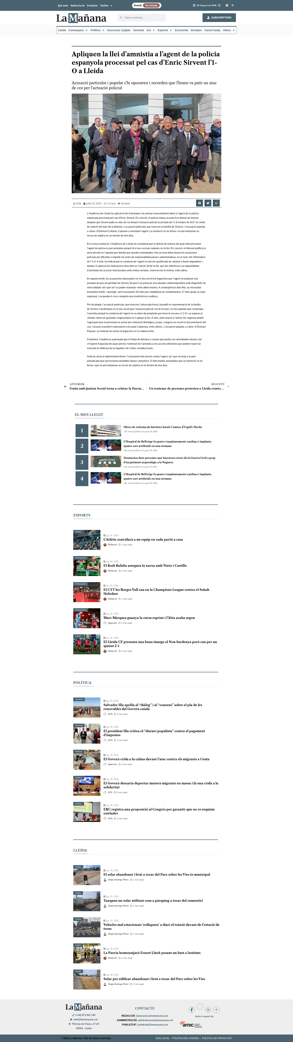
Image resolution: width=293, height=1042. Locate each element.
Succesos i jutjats (118, 30)
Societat (138, 30)
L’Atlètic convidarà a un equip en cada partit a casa (143, 539)
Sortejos (196, 30)
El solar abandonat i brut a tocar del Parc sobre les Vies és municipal (156, 874)
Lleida (62, 30)
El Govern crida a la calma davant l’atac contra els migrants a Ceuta (156, 759)
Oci (148, 30)
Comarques (76, 30)
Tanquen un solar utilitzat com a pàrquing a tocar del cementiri (153, 900)
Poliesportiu (80, 558)
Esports (163, 30)
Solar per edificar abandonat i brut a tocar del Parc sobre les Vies (154, 979)
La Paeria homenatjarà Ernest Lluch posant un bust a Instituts (152, 953)
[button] (199, 203)
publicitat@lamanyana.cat (153, 1024)
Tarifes (104, 5)
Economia (181, 30)
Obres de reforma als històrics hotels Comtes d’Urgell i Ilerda (163, 427)
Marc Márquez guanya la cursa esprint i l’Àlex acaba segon (149, 618)
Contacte (92, 5)
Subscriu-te (78, 5)
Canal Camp (212, 30)
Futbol (78, 532)
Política (95, 30)
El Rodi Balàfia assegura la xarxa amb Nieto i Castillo (145, 565)
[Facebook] (192, 1010)
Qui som (63, 5)
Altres (227, 30)
